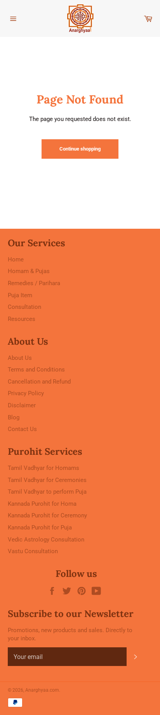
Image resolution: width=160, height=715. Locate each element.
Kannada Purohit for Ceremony (47, 515)
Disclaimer (22, 405)
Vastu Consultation (33, 551)
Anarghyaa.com (42, 690)
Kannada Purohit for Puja (40, 527)
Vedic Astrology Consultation (46, 539)
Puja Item (20, 295)
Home (16, 259)
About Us (20, 357)
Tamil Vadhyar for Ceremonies (47, 480)
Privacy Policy (26, 393)
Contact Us (22, 429)
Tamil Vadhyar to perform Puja (47, 491)
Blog (13, 417)
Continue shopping (80, 149)
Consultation (24, 306)
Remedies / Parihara (34, 283)
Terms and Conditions (36, 369)
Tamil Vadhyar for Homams (43, 467)
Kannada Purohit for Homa (42, 503)
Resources (21, 318)
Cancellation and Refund (39, 381)
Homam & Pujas (29, 271)
